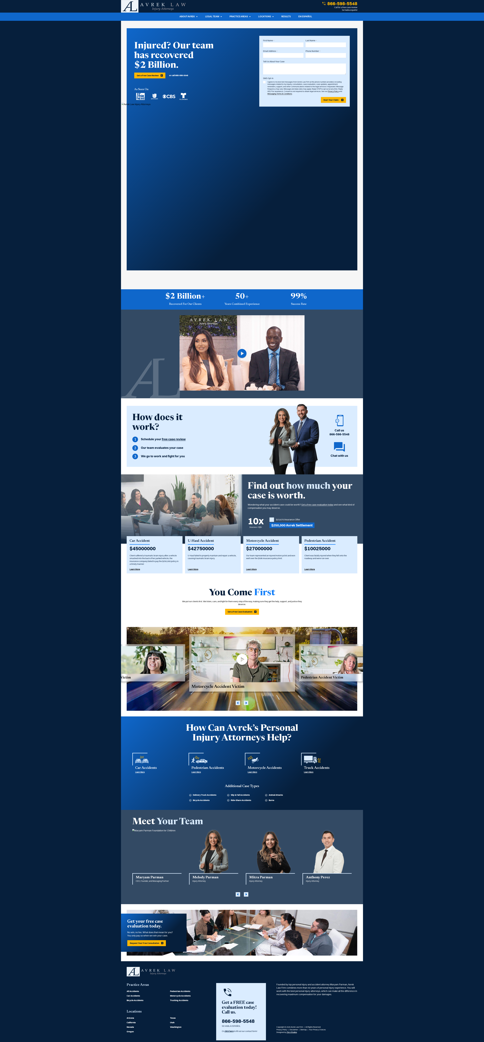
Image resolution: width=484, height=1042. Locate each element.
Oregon (130, 1032)
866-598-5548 (341, 4)
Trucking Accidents (179, 1000)
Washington (175, 1027)
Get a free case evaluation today (317, 505)
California (131, 1023)
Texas (173, 1018)
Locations (264, 16)
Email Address (270, 51)
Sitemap (303, 1030)
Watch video (242, 663)
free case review (174, 439)
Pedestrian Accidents (180, 991)
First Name (268, 41)
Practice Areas (239, 16)
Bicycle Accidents (201, 800)
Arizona (130, 1018)
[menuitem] (145, 991)
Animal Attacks (276, 795)
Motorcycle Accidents (180, 996)
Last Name (311, 41)
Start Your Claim (331, 100)
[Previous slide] (238, 703)
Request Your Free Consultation (144, 943)
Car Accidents (133, 996)
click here (229, 1031)
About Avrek (187, 16)
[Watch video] (242, 353)
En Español (305, 16)
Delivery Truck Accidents (204, 795)
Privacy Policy (333, 91)
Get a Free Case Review (148, 76)
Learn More (135, 569)
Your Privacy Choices (317, 1030)
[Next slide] (246, 703)
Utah (172, 1023)
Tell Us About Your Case (273, 62)
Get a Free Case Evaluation (240, 612)
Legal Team (212, 16)
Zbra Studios (292, 1032)
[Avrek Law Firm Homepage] (153, 6)
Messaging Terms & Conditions (279, 94)
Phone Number (313, 51)
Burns (271, 800)
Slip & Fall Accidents (240, 795)
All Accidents (133, 991)
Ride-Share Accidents (241, 800)
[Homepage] (151, 976)
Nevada (130, 1027)
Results (286, 16)
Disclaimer (294, 1030)
